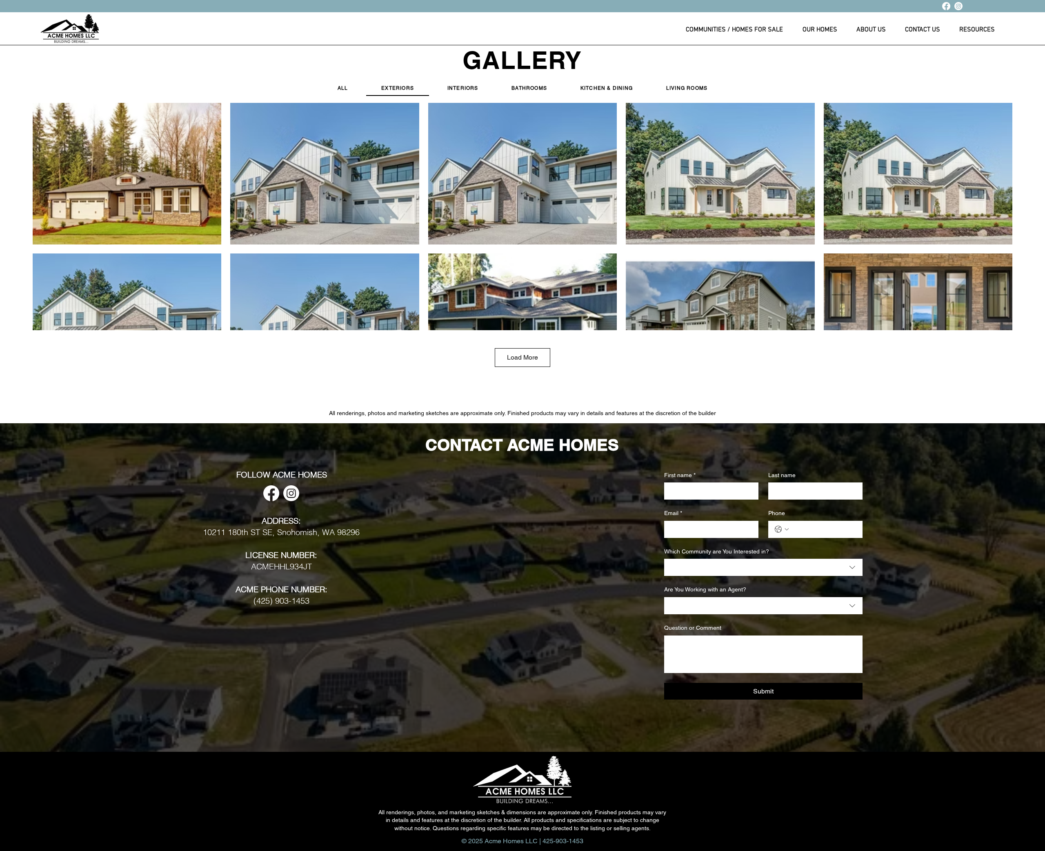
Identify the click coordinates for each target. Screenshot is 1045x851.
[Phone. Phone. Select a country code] (782, 529)
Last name (782, 475)
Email (673, 513)
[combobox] (763, 567)
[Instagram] (958, 6)
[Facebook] (946, 6)
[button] (820, 32)
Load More (522, 357)
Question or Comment (692, 627)
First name (680, 475)
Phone (776, 513)
